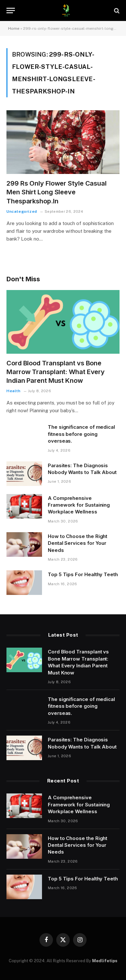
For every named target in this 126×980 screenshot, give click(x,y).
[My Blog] (66, 10)
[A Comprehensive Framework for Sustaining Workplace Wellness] (24, 506)
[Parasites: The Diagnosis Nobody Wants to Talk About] (24, 473)
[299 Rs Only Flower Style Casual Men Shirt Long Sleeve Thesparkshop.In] (63, 142)
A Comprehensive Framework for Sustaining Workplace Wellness (79, 505)
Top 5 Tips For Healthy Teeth (83, 574)
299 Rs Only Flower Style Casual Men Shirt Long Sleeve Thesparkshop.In (56, 192)
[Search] (116, 10)
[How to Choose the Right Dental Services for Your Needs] (24, 544)
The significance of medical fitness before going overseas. (81, 434)
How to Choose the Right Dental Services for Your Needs (77, 543)
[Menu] (10, 10)
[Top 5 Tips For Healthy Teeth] (24, 582)
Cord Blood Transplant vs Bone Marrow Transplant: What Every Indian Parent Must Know (55, 371)
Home (13, 28)
